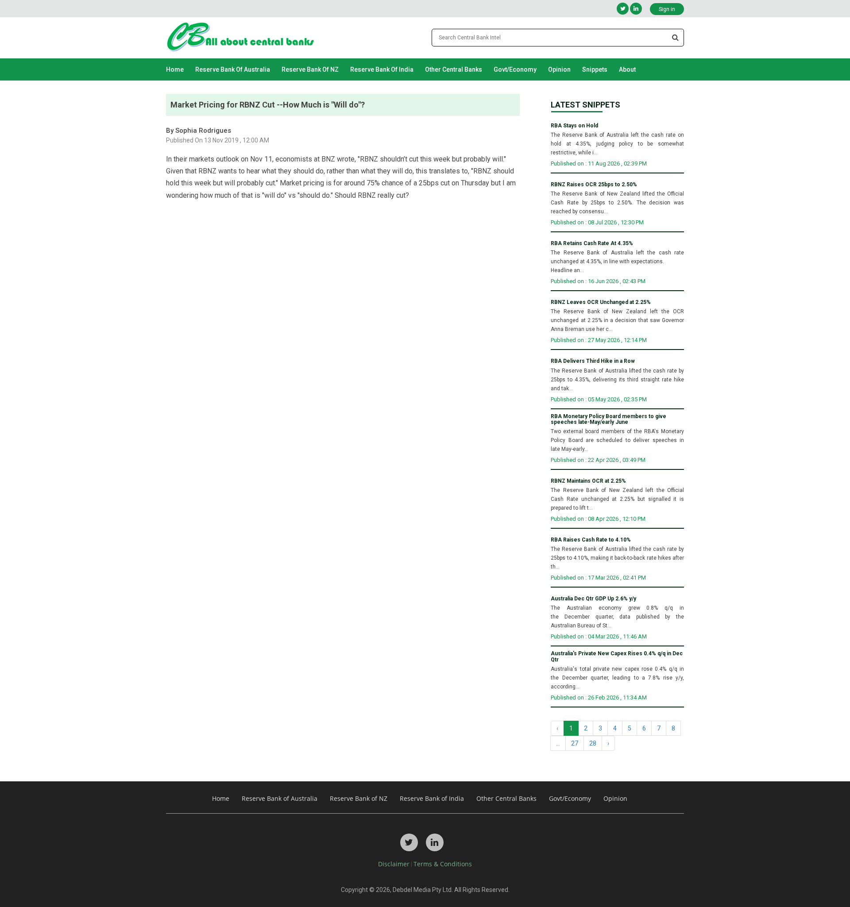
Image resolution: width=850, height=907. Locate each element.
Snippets (594, 69)
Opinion (559, 69)
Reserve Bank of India (381, 69)
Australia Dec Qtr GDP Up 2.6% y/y (593, 599)
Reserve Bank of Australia (232, 69)
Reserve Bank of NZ (310, 69)
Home (175, 69)
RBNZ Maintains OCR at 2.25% (588, 481)
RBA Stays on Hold (574, 126)
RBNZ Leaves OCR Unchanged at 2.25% (601, 302)
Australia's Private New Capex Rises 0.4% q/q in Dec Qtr (617, 656)
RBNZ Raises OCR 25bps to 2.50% (594, 185)
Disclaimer (394, 864)
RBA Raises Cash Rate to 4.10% (591, 540)
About (627, 69)
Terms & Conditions (442, 864)
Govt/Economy (515, 69)
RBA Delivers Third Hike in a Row (593, 361)
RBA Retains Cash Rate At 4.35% (592, 243)
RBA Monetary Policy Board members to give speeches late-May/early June (608, 419)
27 (574, 743)
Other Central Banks (453, 69)
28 (592, 743)
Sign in (667, 9)
